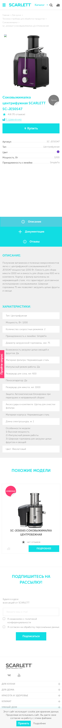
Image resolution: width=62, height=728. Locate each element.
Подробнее (44, 548)
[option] (31, 521)
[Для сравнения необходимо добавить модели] (58, 5)
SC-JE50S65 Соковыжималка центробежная (31, 532)
